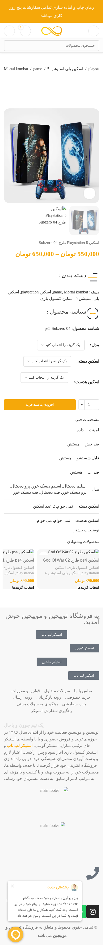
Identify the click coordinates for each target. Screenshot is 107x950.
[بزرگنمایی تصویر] (89, 193)
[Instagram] (92, 911)
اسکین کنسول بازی (56, 298)
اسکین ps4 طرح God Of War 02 (71, 560)
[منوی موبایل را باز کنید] (94, 31)
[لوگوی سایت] (51, 30)
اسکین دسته (88, 361)
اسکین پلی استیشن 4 (62, 573)
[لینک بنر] (51, 11)
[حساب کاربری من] (9, 31)
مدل (95, 345)
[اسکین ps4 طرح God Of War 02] (68, 552)
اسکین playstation (36, 292)
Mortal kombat (16, 69)
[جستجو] (9, 45)
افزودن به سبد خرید (40, 404)
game (37, 69)
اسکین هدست (87, 382)
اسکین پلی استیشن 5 (65, 69)
